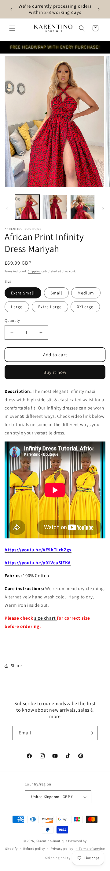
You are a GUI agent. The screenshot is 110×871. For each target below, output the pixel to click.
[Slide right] (103, 208)
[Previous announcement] (11, 9)
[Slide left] (6, 208)
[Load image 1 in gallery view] (27, 207)
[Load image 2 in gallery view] (54, 207)
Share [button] (16, 665)
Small (56, 293)
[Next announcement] (98, 9)
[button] (12, 28)
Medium (86, 293)
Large (17, 307)
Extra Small (23, 293)
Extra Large (50, 307)
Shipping (34, 271)
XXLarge (85, 307)
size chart (45, 618)
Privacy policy (62, 848)
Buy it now (55, 372)
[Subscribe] (90, 733)
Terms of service (92, 848)
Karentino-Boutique (52, 841)
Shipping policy (58, 858)
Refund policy (34, 848)
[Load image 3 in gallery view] (82, 207)
